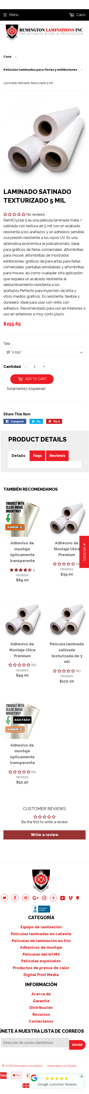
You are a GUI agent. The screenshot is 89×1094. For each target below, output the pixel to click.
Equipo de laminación (41, 927)
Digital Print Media (41, 975)
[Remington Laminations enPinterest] (25, 900)
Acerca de (41, 994)
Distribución (41, 1007)
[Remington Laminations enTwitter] (4, 900)
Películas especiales (41, 961)
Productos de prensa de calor (41, 968)
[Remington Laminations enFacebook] (15, 900)
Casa (7, 56)
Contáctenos (41, 1021)
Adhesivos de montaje (41, 947)
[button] (14, 214)
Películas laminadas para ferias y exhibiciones (40, 69)
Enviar (77, 1044)
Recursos (41, 1014)
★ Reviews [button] (84, 552)
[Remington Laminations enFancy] (77, 898)
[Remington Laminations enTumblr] (53, 900)
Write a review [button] (44, 835)
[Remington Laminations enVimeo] (70, 898)
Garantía (41, 1001)
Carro (81, 15)
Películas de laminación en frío (41, 941)
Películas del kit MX (41, 954)
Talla (6, 343)
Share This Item (16, 414)
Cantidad (12, 366)
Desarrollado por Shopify (62, 1065)
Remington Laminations (28, 1065)
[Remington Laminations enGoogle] (35, 898)
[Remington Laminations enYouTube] (62, 898)
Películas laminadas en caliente (41, 934)
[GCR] (34, 1078)
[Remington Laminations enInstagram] (44, 898)
